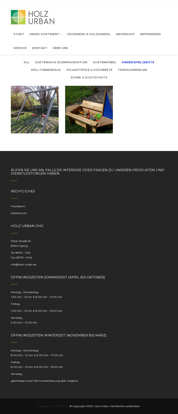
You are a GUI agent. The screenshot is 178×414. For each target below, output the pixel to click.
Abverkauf (125, 34)
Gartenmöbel (104, 62)
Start (18, 34)
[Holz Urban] (33, 17)
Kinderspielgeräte (138, 62)
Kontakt (39, 48)
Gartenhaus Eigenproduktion (61, 62)
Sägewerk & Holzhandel (88, 34)
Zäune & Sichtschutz (89, 77)
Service (20, 48)
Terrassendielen (132, 69)
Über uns (60, 48)
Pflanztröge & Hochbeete (89, 69)
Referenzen (150, 34)
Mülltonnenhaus (46, 69)
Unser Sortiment (44, 34)
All (27, 62)
